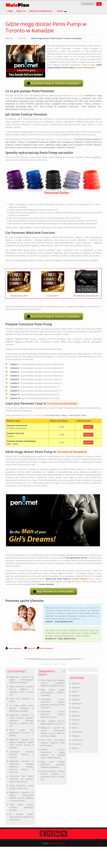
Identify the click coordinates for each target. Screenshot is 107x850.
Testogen (76, 736)
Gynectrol (76, 707)
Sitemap (61, 843)
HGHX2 (75, 711)
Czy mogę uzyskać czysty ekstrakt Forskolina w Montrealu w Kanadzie (21, 708)
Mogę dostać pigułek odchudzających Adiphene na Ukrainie (53, 692)
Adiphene (76, 683)
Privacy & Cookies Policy (40, 11)
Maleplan (52, 843)
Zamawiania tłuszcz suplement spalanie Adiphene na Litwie (53, 714)
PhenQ (75, 728)
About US (20, 11)
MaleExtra (76, 715)
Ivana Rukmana (15, 648)
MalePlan (9, 38)
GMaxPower (77, 703)
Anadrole (75, 687)
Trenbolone (77, 744)
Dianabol (75, 695)
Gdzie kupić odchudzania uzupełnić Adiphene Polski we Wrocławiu (53, 743)
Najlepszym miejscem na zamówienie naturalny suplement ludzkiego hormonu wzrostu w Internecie (21, 766)
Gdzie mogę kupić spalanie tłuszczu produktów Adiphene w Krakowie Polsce (53, 683)
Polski (60, 11)
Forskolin (75, 699)
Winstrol (75, 748)
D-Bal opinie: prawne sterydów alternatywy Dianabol (21, 807)
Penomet (22, 38)
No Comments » (47, 648)
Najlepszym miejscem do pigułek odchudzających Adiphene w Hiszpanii (21, 680)
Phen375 (75, 724)
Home (10, 11)
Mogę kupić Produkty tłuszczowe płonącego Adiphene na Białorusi (53, 764)
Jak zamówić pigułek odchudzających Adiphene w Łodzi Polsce (21, 817)
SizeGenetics (77, 732)
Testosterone (77, 740)
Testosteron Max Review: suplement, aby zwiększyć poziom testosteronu (21, 779)
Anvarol (75, 691)
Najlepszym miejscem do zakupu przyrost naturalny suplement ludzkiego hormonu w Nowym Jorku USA (21, 720)
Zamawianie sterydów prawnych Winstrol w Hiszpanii (21, 754)
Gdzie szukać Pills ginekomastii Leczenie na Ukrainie (21, 733)
